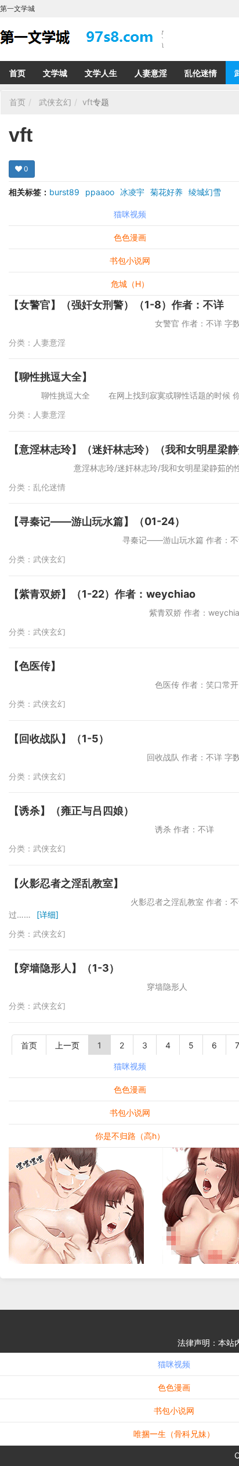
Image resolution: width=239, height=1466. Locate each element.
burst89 (64, 192)
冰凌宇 (132, 192)
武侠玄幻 (55, 102)
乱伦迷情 (200, 73)
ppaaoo (99, 192)
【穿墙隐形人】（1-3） (64, 968)
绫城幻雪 (205, 192)
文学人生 (101, 73)
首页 (17, 73)
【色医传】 (35, 666)
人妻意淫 (151, 73)
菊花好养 (166, 192)
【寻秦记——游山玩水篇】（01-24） (97, 521)
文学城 (55, 73)
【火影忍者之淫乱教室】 (66, 883)
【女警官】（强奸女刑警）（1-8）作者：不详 (116, 305)
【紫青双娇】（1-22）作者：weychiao (102, 594)
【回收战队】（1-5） (59, 738)
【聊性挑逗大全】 (50, 377)
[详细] (48, 914)
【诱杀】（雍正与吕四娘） (71, 810)
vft (87, 102)
